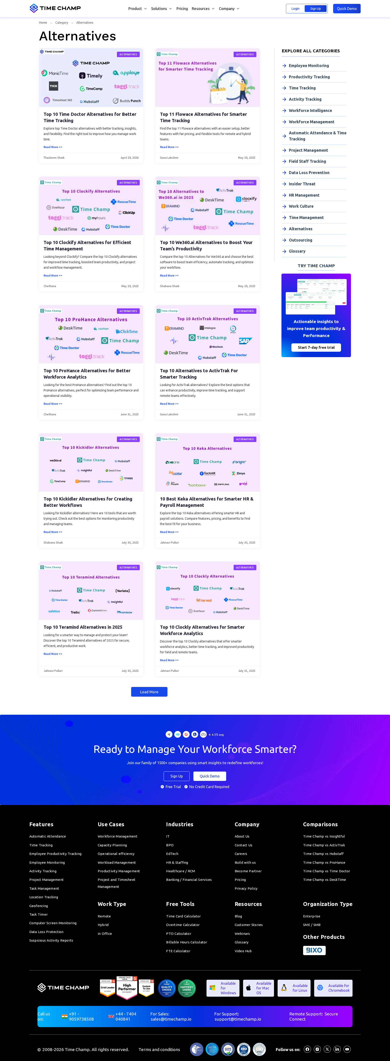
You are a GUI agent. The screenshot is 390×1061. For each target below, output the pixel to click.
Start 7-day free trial (316, 347)
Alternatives (301, 229)
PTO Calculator (178, 933)
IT (167, 836)
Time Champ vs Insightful (324, 836)
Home (43, 22)
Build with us (245, 862)
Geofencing (38, 906)
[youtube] (347, 1051)
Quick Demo (347, 9)
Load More (149, 692)
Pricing (182, 8)
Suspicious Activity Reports (51, 940)
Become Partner (248, 871)
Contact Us (244, 845)
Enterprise (311, 916)
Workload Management (117, 862)
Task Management (44, 888)
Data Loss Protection (46, 932)
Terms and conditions (159, 1049)
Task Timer (38, 914)
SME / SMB (311, 925)
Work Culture (301, 206)
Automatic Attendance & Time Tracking (317, 136)
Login (295, 8)
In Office (105, 933)
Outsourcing (300, 240)
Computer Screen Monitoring (53, 923)
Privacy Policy (246, 888)
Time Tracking (302, 88)
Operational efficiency (116, 854)
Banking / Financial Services (189, 880)
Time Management (306, 217)
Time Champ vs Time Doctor (326, 871)
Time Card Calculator (183, 916)
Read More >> (53, 147)
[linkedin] (337, 1051)
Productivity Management (119, 871)
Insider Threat (302, 184)
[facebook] (307, 1051)
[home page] (55, 12)
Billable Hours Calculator (186, 942)
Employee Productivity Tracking (55, 854)
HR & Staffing (177, 862)
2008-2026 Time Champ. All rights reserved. (85, 1049)
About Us (242, 836)
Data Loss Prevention (309, 172)
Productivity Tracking (309, 77)
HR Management (304, 195)
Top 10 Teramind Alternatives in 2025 (83, 627)
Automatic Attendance (47, 836)
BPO (170, 845)
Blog (238, 916)
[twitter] (327, 1051)
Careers (241, 854)
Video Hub (243, 951)
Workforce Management (311, 122)
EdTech (172, 854)
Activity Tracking (305, 99)
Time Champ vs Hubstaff (323, 854)
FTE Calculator (178, 951)
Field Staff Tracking (307, 161)
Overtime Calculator (183, 925)
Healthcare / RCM (180, 871)
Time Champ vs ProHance (324, 862)
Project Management (308, 150)
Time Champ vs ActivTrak (324, 845)
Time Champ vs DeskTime (324, 880)
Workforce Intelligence (310, 110)
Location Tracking (43, 897)
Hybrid (103, 925)
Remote (104, 916)
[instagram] (317, 1051)
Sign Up (315, 8)
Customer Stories (249, 925)
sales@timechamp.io (171, 1019)
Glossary (297, 251)
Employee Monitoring (309, 65)
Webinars (242, 933)
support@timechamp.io (238, 1019)
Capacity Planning (112, 845)
